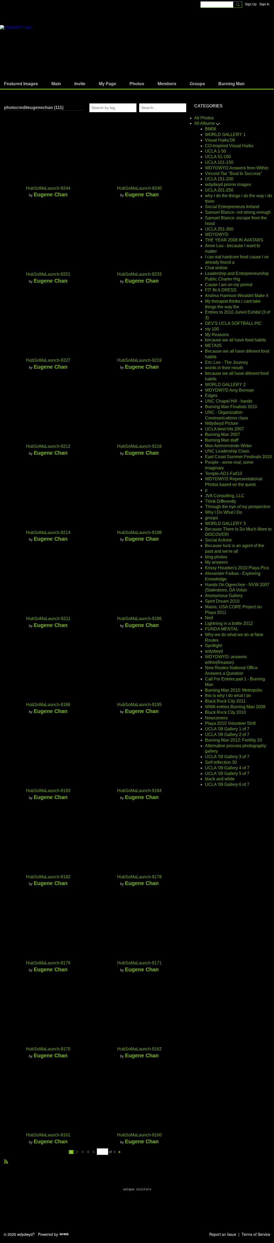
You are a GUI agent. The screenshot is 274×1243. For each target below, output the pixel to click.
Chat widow (216, 268)
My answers (216, 562)
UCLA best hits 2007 (224, 429)
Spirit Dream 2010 (222, 601)
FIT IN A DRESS (221, 290)
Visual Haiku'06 (220, 140)
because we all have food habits (235, 340)
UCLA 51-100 (218, 156)
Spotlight (213, 645)
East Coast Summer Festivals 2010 (238, 456)
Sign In (264, 4)
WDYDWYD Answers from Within (236, 168)
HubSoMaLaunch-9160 (139, 1135)
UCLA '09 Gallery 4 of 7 (227, 768)
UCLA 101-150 (219, 162)
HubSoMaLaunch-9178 (139, 877)
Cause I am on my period (228, 284)
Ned (209, 617)
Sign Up (251, 4)
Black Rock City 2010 (225, 712)
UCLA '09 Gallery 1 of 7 (227, 729)
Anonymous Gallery (223, 595)
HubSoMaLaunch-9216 (139, 446)
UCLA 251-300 (219, 229)
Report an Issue (222, 1234)
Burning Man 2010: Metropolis (233, 690)
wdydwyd (214, 651)
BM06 (210, 129)
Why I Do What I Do (223, 512)
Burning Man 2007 (222, 434)
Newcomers (216, 718)
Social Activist (218, 540)
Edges (211, 395)
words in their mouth (224, 367)
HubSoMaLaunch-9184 (139, 790)
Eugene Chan (50, 194)
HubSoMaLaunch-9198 (139, 532)
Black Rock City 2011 (225, 701)
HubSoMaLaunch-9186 (48, 704)
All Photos (204, 118)
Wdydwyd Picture (221, 423)
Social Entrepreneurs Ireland (232, 206)
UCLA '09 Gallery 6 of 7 (227, 784)
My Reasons (217, 334)
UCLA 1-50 (215, 151)
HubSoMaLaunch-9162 (139, 1049)
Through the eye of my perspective (237, 506)
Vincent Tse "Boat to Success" (233, 173)
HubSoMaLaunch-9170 (48, 1049)
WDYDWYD (217, 234)
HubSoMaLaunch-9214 (48, 532)
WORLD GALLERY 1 (225, 134)
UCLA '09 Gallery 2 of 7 (227, 734)
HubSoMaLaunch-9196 (139, 618)
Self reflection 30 (221, 762)
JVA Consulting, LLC (224, 495)
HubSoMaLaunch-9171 (139, 963)
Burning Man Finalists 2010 (231, 406)
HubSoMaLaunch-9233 (139, 274)
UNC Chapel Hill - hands (228, 401)
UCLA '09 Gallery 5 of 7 (227, 773)
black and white (220, 779)
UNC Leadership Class (227, 451)
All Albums (205, 123)
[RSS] (6, 1161)
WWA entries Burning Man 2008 (235, 706)
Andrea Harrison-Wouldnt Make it (236, 295)
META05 (213, 345)
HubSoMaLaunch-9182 (48, 877)
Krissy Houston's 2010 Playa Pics (237, 568)
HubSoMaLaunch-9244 (48, 188)
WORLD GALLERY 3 (225, 523)
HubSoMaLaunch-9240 (139, 188)
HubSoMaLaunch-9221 (48, 274)
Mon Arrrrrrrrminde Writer (228, 445)
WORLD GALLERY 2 (225, 384)
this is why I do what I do (228, 695)
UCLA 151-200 (219, 179)
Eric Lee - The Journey (226, 362)
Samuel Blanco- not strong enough (238, 212)
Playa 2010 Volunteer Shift (230, 723)
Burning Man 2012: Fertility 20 (233, 740)
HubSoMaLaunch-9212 (48, 446)
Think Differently (220, 501)
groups (211, 518)
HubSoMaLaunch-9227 (48, 360)
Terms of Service (256, 1234)
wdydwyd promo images (228, 184)
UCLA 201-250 (219, 190)
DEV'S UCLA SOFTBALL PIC (233, 323)
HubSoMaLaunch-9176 (48, 963)
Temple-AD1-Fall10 (223, 473)
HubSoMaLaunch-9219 (139, 360)
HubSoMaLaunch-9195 (139, 704)
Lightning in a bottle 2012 (229, 623)
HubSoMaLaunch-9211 (48, 618)
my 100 (212, 329)
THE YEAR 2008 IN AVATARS (234, 240)
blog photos (216, 557)
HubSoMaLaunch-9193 (48, 790)
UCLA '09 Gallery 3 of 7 (227, 756)
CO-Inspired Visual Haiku (229, 145)
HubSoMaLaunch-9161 (48, 1135)
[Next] (119, 1152)
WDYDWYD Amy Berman (229, 390)
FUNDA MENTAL (221, 629)
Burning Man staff (221, 440)
